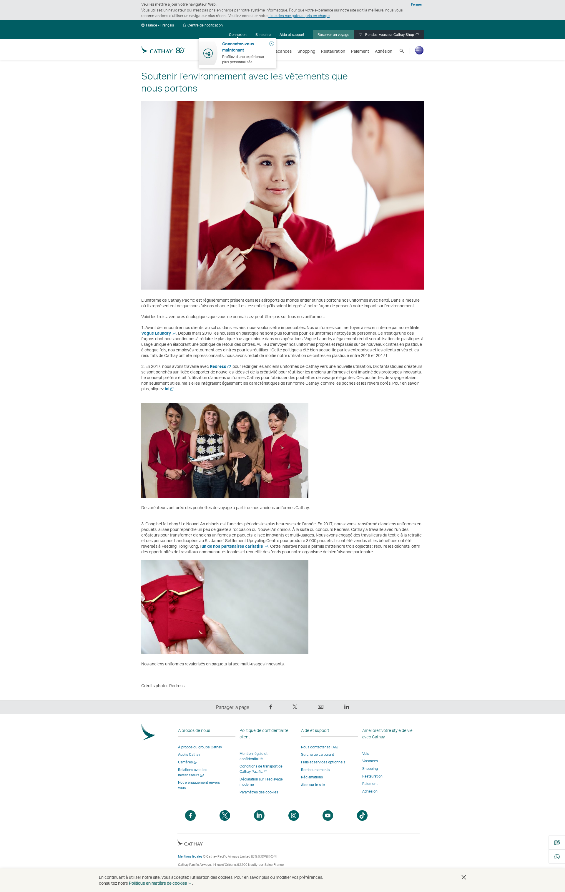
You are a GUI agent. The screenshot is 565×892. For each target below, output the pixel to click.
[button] (157, 25)
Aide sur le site (313, 785)
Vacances (370, 761)
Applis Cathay (189, 754)
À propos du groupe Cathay (200, 747)
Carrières (188, 762)
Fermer (416, 4)
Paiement (370, 783)
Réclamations (312, 777)
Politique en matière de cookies (160, 883)
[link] (263, 34)
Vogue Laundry (158, 332)
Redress (221, 366)
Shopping (370, 768)
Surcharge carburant (317, 754)
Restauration (372, 776)
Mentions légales (190, 856)
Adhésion (370, 791)
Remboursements (315, 770)
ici (170, 388)
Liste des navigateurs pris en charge (299, 15)
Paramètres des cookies (259, 792)
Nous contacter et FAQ (319, 747)
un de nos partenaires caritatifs (235, 546)
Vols (365, 753)
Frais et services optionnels (323, 762)
